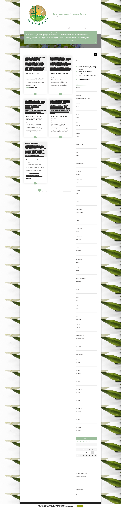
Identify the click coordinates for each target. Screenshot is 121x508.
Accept (80, 506)
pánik (77, 292)
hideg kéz (78, 187)
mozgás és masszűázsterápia (81, 278)
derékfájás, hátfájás (38, 62)
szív (77, 316)
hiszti (77, 193)
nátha (77, 286)
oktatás (77, 289)
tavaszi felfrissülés (80, 332)
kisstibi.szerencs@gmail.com (75, 28)
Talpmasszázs (66, 70)
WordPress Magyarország (81, 476)
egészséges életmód (54, 60)
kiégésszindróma (79, 225)
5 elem (31, 173)
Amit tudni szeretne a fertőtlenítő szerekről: (35, 40)
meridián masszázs (28, 113)
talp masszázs (59, 70)
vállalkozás (78, 346)
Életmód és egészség (29, 105)
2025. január (78, 362)
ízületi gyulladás (62, 62)
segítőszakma (62, 108)
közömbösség (78, 239)
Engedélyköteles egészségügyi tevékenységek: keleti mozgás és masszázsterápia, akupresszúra (34, 118)
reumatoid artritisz (54, 108)
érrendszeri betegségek (31, 175)
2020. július (78, 378)
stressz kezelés (29, 176)
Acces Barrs (27, 57)
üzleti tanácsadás (79, 343)
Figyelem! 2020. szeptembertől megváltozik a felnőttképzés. (77, 37)
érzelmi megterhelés (64, 60)
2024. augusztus (78, 365)
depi (77, 122)
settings (71, 506)
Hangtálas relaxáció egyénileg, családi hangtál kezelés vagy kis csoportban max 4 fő (57, 38)
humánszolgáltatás (54, 62)
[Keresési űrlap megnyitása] (95, 42)
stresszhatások (28, 155)
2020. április (78, 386)
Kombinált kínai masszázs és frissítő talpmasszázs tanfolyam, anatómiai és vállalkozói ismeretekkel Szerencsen (64, 32)
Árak (31, 87)
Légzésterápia (53, 67)
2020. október (78, 373)
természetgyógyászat (64, 112)
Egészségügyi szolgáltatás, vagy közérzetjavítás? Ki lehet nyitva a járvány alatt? (62, 40)
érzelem (40, 148)
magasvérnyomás (60, 67)
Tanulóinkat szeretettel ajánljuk (32, 35)
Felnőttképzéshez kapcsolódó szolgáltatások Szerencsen (52, 35)
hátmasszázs (27, 67)
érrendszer (34, 148)
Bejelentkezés (79, 468)
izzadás (60, 102)
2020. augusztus (78, 376)
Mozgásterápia (40, 113)
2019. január (78, 400)
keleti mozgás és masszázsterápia (38, 67)
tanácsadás (78, 324)
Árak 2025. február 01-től (30, 34)
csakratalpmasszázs (29, 62)
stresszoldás (35, 176)
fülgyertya (33, 65)
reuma (65, 107)
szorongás (40, 176)
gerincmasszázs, (39, 65)
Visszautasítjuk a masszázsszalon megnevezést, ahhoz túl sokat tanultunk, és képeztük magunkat (44, 37)
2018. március (78, 424)
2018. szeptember (79, 408)
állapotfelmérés (41, 57)
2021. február (78, 367)
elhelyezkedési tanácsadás (81, 149)
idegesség (33, 150)
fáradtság (78, 166)
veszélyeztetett (79, 354)
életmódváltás (37, 105)
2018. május (78, 419)
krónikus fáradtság (63, 65)
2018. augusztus (78, 411)
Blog (39, 32)
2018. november (78, 405)
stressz (67, 108)
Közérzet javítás (28, 70)
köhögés (52, 65)
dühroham (78, 133)
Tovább (34, 93)
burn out (77, 106)
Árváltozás (34, 87)
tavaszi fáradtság (79, 330)
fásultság (27, 65)
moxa (35, 113)
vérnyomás (52, 113)
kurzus (34, 70)
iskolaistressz (79, 209)
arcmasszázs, (27, 60)
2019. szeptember (79, 389)
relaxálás (78, 297)
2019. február (78, 397)
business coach (79, 109)
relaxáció (61, 107)
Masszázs (67, 67)
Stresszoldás (52, 70)
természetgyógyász (54, 112)
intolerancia (78, 206)
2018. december (78, 403)
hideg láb (69, 100)
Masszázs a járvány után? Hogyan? (32, 38)
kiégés (77, 223)
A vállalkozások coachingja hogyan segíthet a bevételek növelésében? (74, 34)
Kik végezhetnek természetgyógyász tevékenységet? (47, 34)
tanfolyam (78, 327)
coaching (37, 60)
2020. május (78, 384)
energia (77, 152)
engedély (78, 155)
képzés (77, 220)
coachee (77, 114)
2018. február (78, 427)
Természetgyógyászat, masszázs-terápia (69, 14)
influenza (78, 204)
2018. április (78, 422)
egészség (43, 102)
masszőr (77, 267)
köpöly (56, 65)
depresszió (78, 125)
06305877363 (62, 28)
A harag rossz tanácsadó (32, 159)
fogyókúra (78, 174)
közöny (77, 242)
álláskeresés (78, 95)
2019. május (78, 392)
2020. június (78, 381)
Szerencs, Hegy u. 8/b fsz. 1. (30, 32)
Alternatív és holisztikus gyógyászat (32, 102)
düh (42, 145)
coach (33, 60)
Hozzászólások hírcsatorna (81, 473)
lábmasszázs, (39, 70)
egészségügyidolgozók (39, 103)
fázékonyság (78, 171)
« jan (77, 460)
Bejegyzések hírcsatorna (81, 470)
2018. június (78, 416)
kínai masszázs (42, 110)
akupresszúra (33, 57)
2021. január (78, 370)
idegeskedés (27, 150)
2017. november (78, 430)
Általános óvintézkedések (82, 38)
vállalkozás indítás (80, 349)
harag (44, 148)
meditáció (65, 105)
